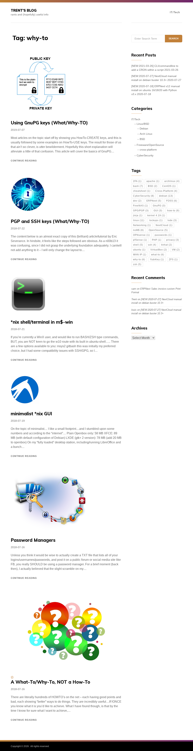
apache (152, 181)
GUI (158, 210)
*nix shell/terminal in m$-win (42, 322)
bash (138, 186)
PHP (156, 240)
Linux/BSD (143, 123)
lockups (156, 220)
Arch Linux (146, 133)
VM (176, 249)
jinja (137, 215)
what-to (157, 254)
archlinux (172, 181)
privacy (172, 240)
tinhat (166, 244)
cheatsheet (141, 191)
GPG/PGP (141, 210)
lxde (172, 220)
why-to (139, 259)
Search (173, 38)
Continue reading (24, 160)
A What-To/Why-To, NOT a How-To (50, 682)
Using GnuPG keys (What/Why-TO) (49, 123)
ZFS (173, 259)
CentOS (169, 186)
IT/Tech (175, 12)
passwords (163, 235)
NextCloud (164, 225)
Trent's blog (24, 10)
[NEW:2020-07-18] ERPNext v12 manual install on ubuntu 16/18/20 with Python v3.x (155, 90)
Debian (144, 128)
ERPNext (153, 200)
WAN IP (139, 254)
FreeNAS (140, 205)
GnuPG (159, 205)
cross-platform (148, 149)
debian (166, 196)
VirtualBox (158, 249)
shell (138, 244)
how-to (173, 210)
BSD (142, 139)
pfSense (140, 240)
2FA (137, 181)
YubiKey (157, 259)
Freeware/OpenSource (150, 144)
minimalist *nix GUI (31, 413)
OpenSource (158, 230)
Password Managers (33, 540)
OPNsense (141, 235)
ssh (152, 244)
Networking (142, 225)
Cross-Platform (166, 191)
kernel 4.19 (156, 215)
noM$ (138, 230)
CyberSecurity (145, 155)
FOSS (171, 200)
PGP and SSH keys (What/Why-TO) (50, 221)
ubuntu (139, 249)
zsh (137, 264)
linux (138, 220)
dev (137, 200)
